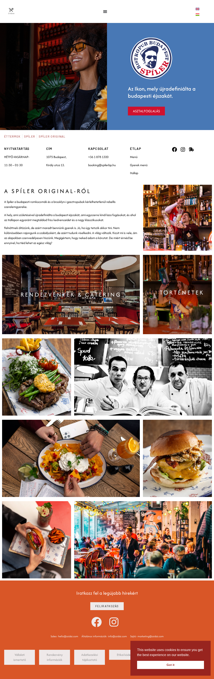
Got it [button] (171, 664)
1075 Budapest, (56, 157)
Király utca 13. (55, 165)
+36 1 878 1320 (98, 157)
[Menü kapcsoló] (105, 11)
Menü (134, 157)
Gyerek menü (139, 165)
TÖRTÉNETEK (182, 292)
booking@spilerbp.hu (102, 165)
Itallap (134, 173)
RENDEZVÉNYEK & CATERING (70, 294)
